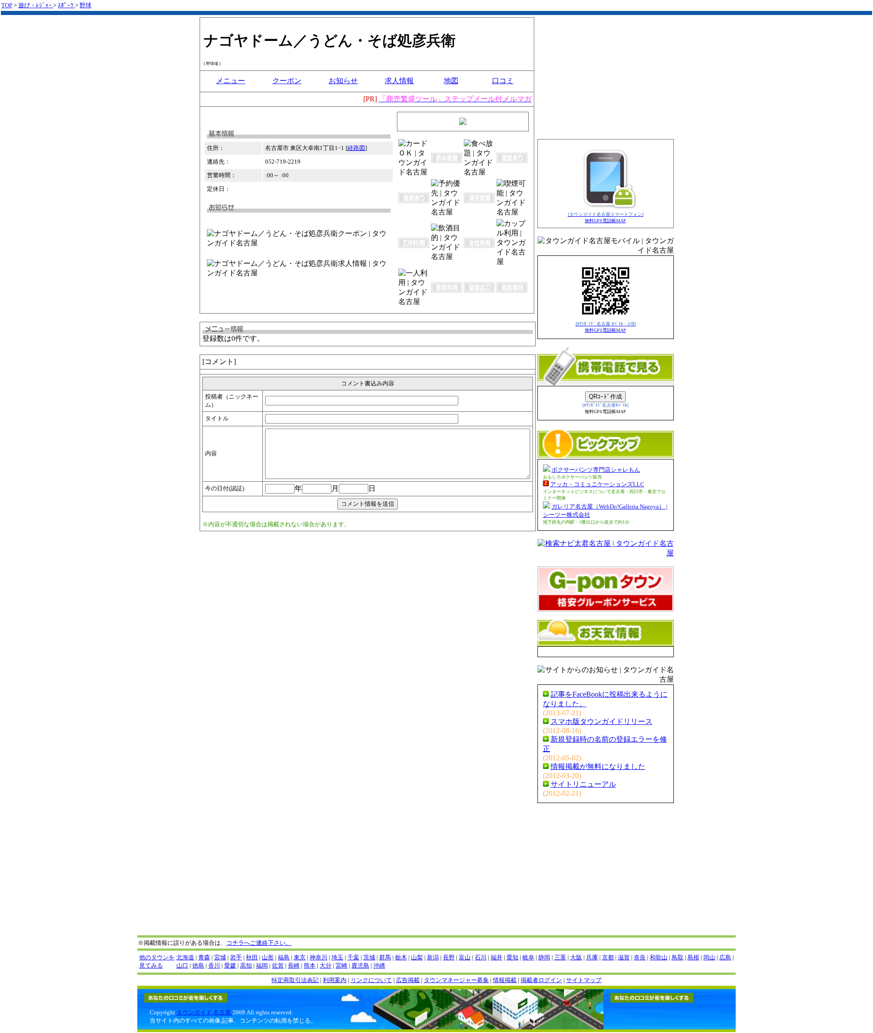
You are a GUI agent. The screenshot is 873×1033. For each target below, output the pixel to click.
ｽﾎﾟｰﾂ (66, 5)
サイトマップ (584, 980)
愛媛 (230, 965)
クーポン (286, 81)
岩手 (236, 957)
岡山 (709, 957)
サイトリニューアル (583, 784)
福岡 (262, 965)
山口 (182, 965)
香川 (214, 965)
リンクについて (371, 980)
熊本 (310, 965)
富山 (465, 957)
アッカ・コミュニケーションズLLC (597, 484)
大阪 (576, 957)
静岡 (544, 957)
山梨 (417, 957)
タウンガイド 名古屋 (204, 1012)
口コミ (503, 81)
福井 (496, 957)
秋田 (252, 957)
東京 (300, 957)
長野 (449, 957)
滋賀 (624, 957)
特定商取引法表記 (295, 980)
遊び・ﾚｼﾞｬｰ (35, 5)
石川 (481, 957)
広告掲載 (408, 980)
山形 (268, 957)
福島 (284, 957)
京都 (608, 957)
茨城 (369, 957)
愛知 (512, 957)
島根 (693, 957)
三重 (560, 957)
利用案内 (334, 980)
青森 (204, 957)
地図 (451, 81)
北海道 (185, 957)
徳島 (198, 965)
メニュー (230, 81)
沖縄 (379, 965)
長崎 (294, 965)
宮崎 (341, 965)
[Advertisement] (365, 576)
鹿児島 (360, 965)
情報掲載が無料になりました (598, 766)
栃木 (401, 957)
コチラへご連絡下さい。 (258, 942)
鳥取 (677, 957)
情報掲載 (505, 980)
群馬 (385, 957)
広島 (725, 957)
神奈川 (318, 957)
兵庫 (592, 957)
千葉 (353, 957)
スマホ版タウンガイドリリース (601, 721)
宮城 (220, 957)
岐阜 (528, 957)
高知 (246, 965)
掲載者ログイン (541, 980)
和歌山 (658, 957)
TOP (6, 5)
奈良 (640, 957)
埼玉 (337, 957)
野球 (85, 5)
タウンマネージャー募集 (456, 980)
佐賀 (278, 965)
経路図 (356, 148)
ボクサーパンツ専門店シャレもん (596, 469)
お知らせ (343, 81)
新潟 (433, 957)
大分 (325, 965)
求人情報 (399, 81)
